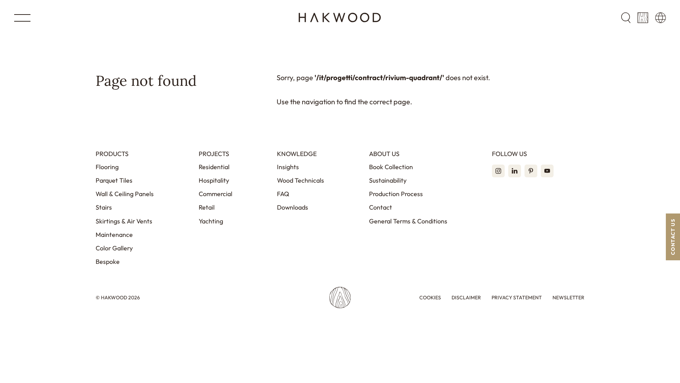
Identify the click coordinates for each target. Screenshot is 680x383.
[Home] (340, 17)
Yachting (211, 221)
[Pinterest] (531, 171)
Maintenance (114, 235)
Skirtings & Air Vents (124, 221)
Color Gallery (114, 248)
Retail (207, 207)
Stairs (104, 207)
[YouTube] (547, 171)
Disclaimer (466, 298)
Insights (288, 167)
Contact (380, 207)
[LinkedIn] (514, 171)
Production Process (396, 194)
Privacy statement (517, 298)
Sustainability (388, 180)
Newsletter (568, 298)
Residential (214, 167)
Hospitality (214, 180)
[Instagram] (498, 171)
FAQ (283, 194)
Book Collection (391, 167)
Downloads (292, 207)
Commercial (215, 194)
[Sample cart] (643, 17)
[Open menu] (22, 18)
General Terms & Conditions (408, 221)
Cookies (430, 298)
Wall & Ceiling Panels (125, 194)
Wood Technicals (300, 180)
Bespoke (108, 261)
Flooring (107, 167)
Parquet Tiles (114, 180)
